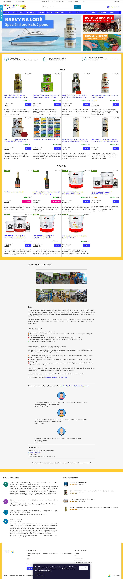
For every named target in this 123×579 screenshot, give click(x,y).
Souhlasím (83, 568)
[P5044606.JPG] (78, 276)
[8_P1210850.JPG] (44, 276)
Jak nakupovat (60, 1)
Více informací (47, 571)
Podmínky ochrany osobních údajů (83, 562)
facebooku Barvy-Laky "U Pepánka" (73, 386)
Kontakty (44, 1)
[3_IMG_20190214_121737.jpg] (61, 276)
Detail (28, 105)
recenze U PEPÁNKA (51, 377)
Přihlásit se (31, 568)
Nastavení (40, 575)
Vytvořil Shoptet (116, 575)
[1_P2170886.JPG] (61, 293)
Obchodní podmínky (72, 1)
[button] (8, 33)
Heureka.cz (64, 377)
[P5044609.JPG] (44, 293)
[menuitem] (6, 12)
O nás (51, 1)
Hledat (77, 7)
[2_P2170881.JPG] (78, 293)
